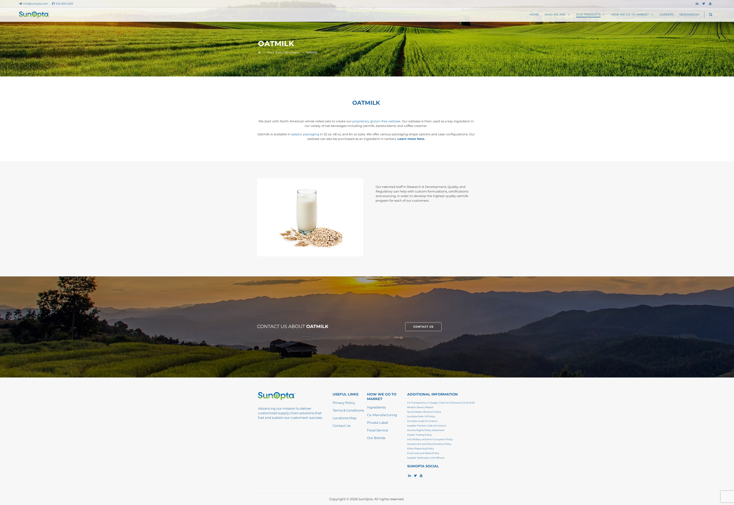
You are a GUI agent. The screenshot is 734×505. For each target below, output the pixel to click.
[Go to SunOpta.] (259, 52)
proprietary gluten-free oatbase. (376, 121)
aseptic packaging (305, 134)
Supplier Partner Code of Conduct (426, 425)
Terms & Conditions (348, 410)
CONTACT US (423, 326)
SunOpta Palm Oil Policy (421, 416)
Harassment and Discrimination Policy (429, 443)
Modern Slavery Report (420, 407)
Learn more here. (411, 139)
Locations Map (344, 418)
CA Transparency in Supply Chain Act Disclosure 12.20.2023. (441, 402)
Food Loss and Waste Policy (423, 453)
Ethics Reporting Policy (420, 448)
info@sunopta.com (35, 3)
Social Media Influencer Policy (424, 411)
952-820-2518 (64, 3)
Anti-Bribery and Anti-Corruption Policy (430, 439)
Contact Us (341, 426)
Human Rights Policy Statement (425, 430)
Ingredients (376, 407)
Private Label (377, 423)
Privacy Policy (344, 403)
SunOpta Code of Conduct (422, 421)
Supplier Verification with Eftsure (425, 457)
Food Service (377, 430)
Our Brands (376, 438)
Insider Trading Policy (419, 434)
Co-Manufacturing (382, 415)
